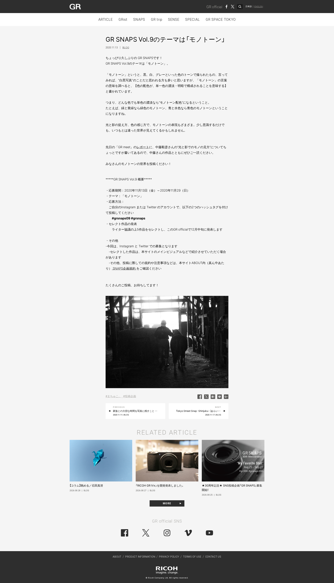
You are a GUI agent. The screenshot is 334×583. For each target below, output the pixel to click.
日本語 (248, 6)
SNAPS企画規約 (124, 268)
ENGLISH (258, 6)
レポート (143, 147)
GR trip (156, 19)
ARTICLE (105, 19)
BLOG (125, 47)
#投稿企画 (129, 396)
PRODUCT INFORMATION (140, 556)
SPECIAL (192, 19)
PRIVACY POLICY (169, 556)
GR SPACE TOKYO (221, 19)
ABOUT (117, 556)
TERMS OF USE (192, 556)
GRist (122, 19)
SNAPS (139, 19)
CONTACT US (213, 556)
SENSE (173, 19)
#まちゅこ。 (113, 396)
